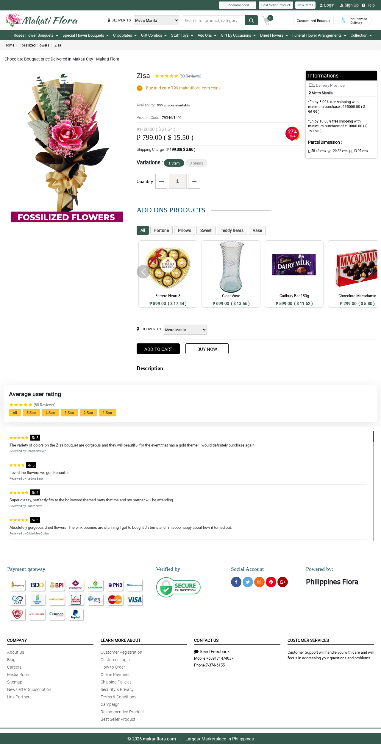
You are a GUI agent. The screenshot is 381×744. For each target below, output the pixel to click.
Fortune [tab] (161, 230)
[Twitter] (248, 582)
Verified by (168, 569)
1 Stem (174, 163)
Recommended (238, 5)
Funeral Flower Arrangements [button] (317, 35)
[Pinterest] (271, 582)
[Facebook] (236, 582)
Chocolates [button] (122, 35)
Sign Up (352, 5)
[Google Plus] (282, 582)
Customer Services (308, 640)
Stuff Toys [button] (180, 35)
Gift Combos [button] (151, 35)
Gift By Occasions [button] (236, 35)
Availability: (163, 105)
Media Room (18, 674)
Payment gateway (26, 569)
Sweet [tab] (206, 230)
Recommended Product (122, 711)
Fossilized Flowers (34, 45)
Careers (14, 667)
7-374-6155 (215, 665)
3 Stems (196, 163)
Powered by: (319, 569)
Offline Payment (115, 674)
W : (337, 151)
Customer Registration (121, 652)
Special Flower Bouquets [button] (83, 35)
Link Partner (18, 697)
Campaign (110, 704)
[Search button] (251, 20)
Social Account (247, 569)
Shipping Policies (116, 682)
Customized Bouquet (313, 20)
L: (317, 151)
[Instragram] (259, 582)
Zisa (57, 45)
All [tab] (142, 230)
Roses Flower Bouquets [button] (34, 35)
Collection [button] (359, 35)
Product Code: (159, 117)
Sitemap (14, 682)
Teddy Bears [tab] (232, 230)
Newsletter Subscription (29, 689)
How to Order (113, 667)
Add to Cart (158, 349)
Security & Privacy (117, 689)
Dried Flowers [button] (271, 35)
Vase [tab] (257, 230)
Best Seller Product (275, 5)
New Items (305, 5)
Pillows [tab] (184, 230)
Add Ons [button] (205, 35)
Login (329, 5)
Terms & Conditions (118, 697)
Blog (11, 659)
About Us (15, 652)
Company (17, 640)
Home (9, 45)
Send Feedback (215, 651)
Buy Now (207, 349)
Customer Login (115, 659)
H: (358, 151)
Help (370, 5)
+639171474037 (219, 658)
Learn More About (120, 640)
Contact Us (206, 640)
